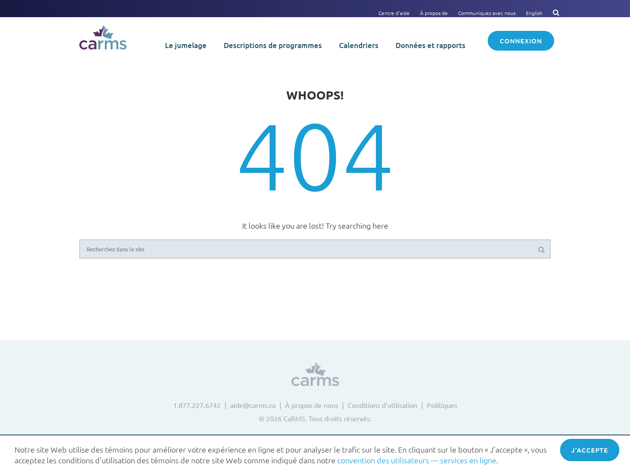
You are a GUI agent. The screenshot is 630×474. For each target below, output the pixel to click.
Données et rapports (430, 45)
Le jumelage (186, 45)
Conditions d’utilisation (382, 405)
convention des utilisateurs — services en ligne (416, 460)
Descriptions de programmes (273, 45)
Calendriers (358, 45)
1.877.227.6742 (197, 405)
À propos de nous (311, 405)
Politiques (442, 405)
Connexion (521, 40)
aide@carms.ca (253, 405)
